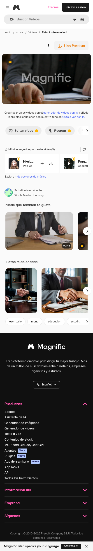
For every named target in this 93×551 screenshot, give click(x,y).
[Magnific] (46, 347)
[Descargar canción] (51, 163)
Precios (53, 7)
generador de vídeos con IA (60, 113)
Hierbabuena (28, 161)
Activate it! (71, 546)
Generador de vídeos (20, 428)
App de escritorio (22, 461)
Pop (25, 166)
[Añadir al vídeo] (42, 163)
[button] (46, 384)
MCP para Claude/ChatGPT (25, 445)
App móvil (12, 467)
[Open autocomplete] (10, 19)
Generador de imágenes (22, 423)
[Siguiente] (87, 130)
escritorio (15, 321)
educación (54, 321)
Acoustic (83, 166)
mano (34, 321)
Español (46, 384)
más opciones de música (30, 176)
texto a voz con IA (73, 117)
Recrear (57, 132)
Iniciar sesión (75, 7)
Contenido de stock (19, 439)
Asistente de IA (15, 417)
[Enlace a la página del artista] (9, 193)
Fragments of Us (83, 161)
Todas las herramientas (21, 478)
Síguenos (12, 515)
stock (19, 32)
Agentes (15, 451)
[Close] (86, 546)
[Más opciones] (48, 45)
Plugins (15, 456)
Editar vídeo (21, 132)
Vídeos (32, 32)
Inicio (8, 32)
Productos (13, 403)
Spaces (10, 412)
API (7, 473)
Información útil (18, 490)
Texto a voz (13, 434)
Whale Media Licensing (29, 195)
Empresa (12, 502)
